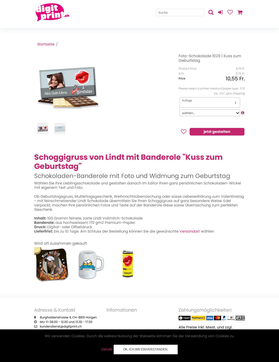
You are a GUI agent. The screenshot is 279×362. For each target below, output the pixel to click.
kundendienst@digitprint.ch (61, 326)
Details (107, 349)
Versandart (190, 231)
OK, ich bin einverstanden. (145, 349)
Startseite (45, 44)
